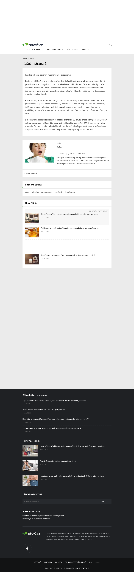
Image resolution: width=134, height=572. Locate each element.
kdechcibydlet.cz (29, 519)
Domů (25, 58)
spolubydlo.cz (58, 516)
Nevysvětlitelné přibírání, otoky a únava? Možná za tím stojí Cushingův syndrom (72, 446)
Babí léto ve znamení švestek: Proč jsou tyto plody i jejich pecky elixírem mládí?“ (56, 419)
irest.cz (39, 519)
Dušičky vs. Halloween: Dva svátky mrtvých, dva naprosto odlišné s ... (69, 255)
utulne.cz (35, 516)
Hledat (102, 501)
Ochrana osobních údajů (75, 562)
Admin (98, 562)
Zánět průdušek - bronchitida (38, 192)
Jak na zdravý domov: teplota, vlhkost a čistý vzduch (44, 410)
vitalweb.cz (27, 516)
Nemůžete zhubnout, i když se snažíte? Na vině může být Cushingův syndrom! (72, 476)
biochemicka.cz (46, 516)
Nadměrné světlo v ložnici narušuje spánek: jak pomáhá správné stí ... (69, 214)
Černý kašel (70, 192)
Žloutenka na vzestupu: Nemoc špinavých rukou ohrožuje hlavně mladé (52, 428)
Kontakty (48, 562)
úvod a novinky (33, 49)
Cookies (58, 562)
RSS (90, 562)
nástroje (71, 49)
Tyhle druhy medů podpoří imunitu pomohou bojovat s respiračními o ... (70, 228)
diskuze (85, 49)
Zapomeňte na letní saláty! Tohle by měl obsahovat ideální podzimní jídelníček (54, 400)
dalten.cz (46, 519)
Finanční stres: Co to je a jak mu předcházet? (58, 461)
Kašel (32, 58)
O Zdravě (37, 562)
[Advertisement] (67, 21)
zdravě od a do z (53, 49)
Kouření (58, 192)
